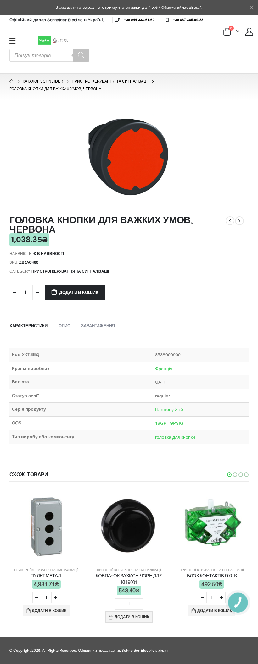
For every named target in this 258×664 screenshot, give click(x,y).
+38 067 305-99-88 (188, 20)
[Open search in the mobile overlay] (49, 55)
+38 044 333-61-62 (139, 20)
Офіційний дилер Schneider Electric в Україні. (56, 19)
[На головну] (11, 81)
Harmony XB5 (169, 409)
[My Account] (249, 31)
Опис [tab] (64, 325)
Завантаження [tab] (98, 325)
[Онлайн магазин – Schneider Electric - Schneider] (54, 40)
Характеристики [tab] (28, 325)
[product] (46, 525)
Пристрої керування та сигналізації (70, 271)
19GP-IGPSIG (169, 423)
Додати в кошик (78, 292)
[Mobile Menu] (12, 40)
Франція (163, 368)
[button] (229, 474)
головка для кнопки (175, 437)
